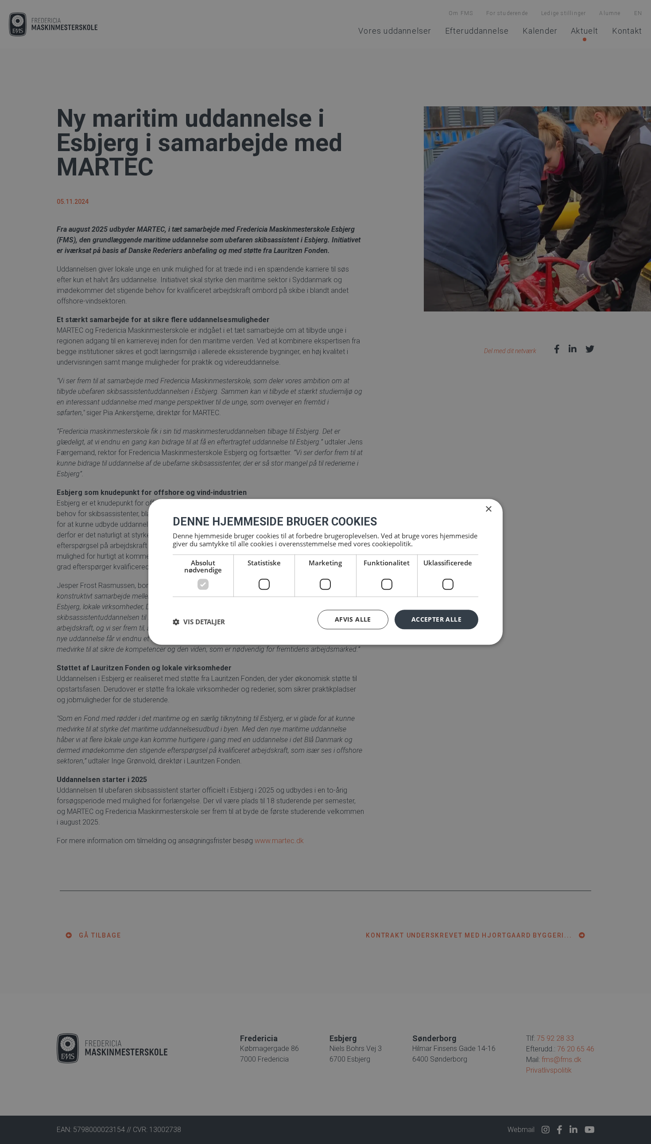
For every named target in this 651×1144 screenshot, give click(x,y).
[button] (199, 621)
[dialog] (325, 572)
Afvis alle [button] (353, 619)
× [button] (488, 509)
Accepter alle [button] (436, 619)
